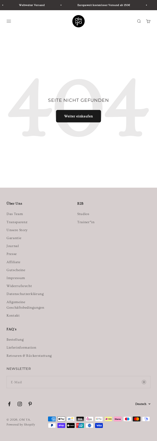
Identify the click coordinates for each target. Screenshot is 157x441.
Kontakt (13, 315)
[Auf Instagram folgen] (19, 404)
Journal (13, 246)
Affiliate (13, 262)
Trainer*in (86, 222)
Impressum (16, 278)
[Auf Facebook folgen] (9, 404)
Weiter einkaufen (78, 116)
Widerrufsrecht (19, 286)
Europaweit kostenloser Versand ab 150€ (102, 5)
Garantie (14, 238)
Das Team (15, 214)
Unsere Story (17, 230)
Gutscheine (16, 270)
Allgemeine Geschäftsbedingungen (25, 304)
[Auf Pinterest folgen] (30, 404)
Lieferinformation (21, 347)
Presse (12, 254)
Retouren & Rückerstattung (29, 356)
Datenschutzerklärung (25, 294)
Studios (83, 214)
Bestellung (15, 339)
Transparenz (17, 222)
